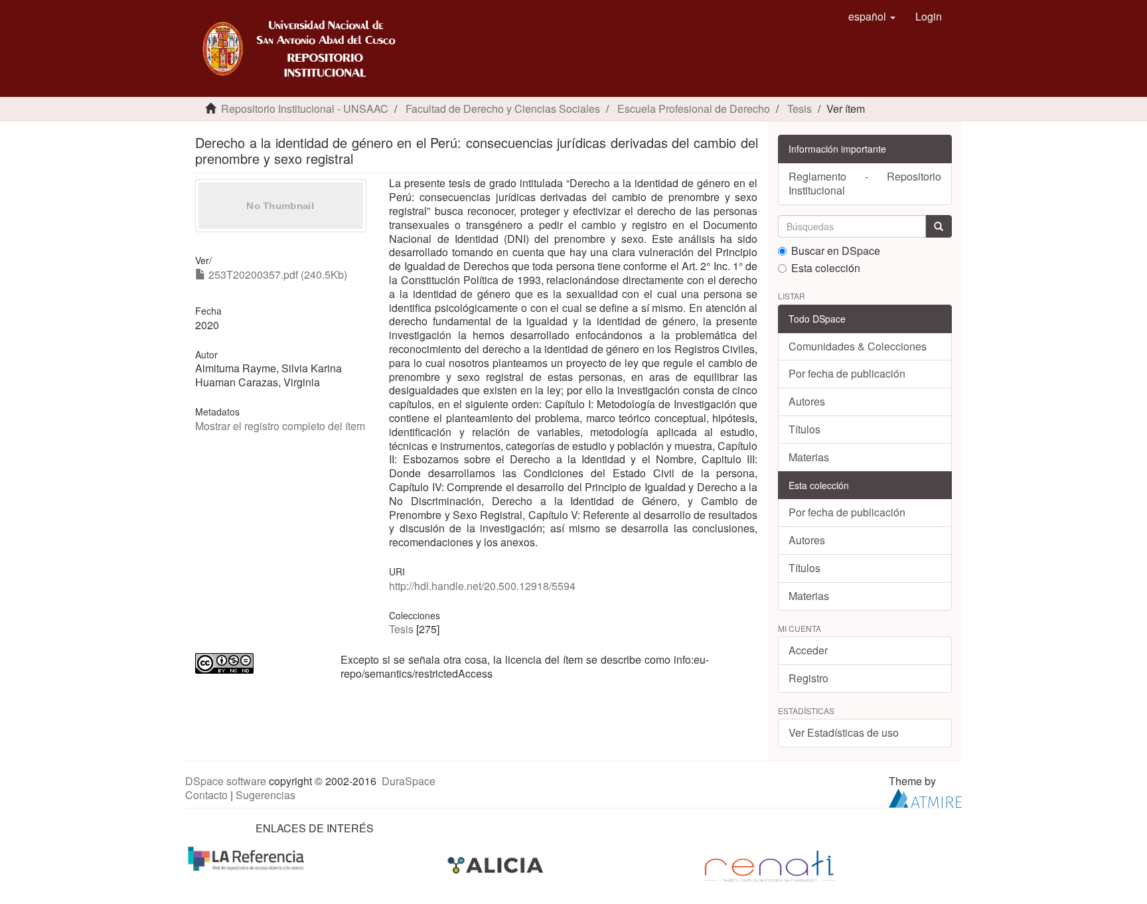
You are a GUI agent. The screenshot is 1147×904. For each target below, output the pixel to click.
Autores (807, 401)
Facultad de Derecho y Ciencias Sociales (503, 108)
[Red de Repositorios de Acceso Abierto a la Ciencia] (247, 858)
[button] (871, 16)
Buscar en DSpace (835, 251)
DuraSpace (408, 781)
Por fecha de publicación (847, 373)
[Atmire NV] (925, 796)
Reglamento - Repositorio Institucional (865, 183)
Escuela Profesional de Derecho (693, 108)
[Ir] (938, 226)
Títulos (804, 429)
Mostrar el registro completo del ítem (280, 425)
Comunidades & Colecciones (858, 346)
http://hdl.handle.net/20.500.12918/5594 (482, 585)
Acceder (808, 650)
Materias (809, 457)
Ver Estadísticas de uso (844, 732)
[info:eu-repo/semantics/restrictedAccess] (258, 663)
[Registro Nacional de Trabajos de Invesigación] (769, 865)
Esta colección (825, 268)
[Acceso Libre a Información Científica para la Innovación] (497, 865)
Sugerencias (265, 794)
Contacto (206, 794)
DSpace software (225, 781)
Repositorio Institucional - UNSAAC (304, 108)
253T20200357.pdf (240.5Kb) (276, 274)
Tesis (799, 108)
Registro (808, 678)
